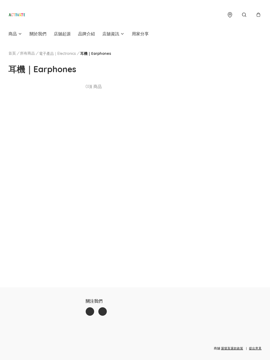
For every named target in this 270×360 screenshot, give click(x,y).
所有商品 (27, 53)
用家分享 (140, 33)
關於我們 (38, 33)
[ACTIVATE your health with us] (16, 14)
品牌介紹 (86, 33)
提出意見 (255, 348)
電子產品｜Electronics (57, 53)
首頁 (12, 53)
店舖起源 (62, 33)
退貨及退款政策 (232, 348)
